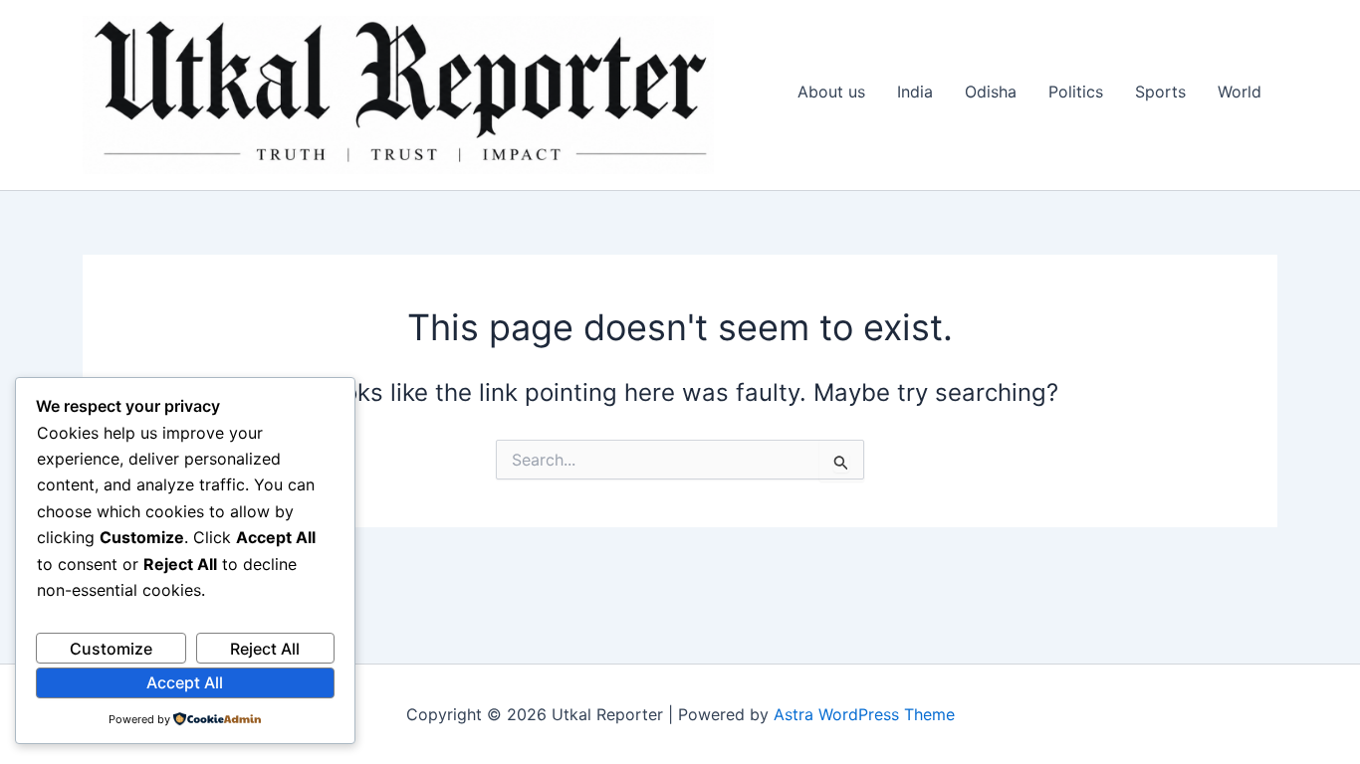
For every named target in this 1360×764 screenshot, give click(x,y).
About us (831, 91)
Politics (1075, 91)
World (1239, 91)
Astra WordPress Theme (864, 714)
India (915, 91)
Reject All (265, 649)
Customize (111, 649)
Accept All (184, 682)
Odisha (991, 91)
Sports (1160, 91)
